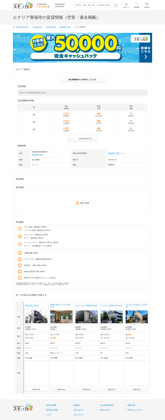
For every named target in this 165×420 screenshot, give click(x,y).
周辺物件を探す (38, 155)
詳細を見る (36, 389)
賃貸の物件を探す (22, 27)
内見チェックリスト (135, 410)
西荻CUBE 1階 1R (31, 305)
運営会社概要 (51, 405)
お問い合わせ (78, 410)
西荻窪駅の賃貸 (65, 27)
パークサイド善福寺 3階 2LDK (111, 305)
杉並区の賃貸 (51, 27)
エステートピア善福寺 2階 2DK (86, 305)
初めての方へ (105, 410)
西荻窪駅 (111, 153)
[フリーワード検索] (115, 5)
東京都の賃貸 (37, 27)
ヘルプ (48, 414)
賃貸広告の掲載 (52, 410)
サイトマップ (78, 414)
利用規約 (76, 405)
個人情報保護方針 (107, 405)
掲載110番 (131, 405)
